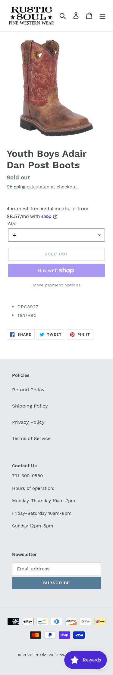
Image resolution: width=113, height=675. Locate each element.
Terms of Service (31, 438)
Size (12, 223)
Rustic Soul (45, 655)
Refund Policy (28, 389)
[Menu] (102, 16)
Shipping (16, 187)
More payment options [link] (56, 285)
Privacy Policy (28, 422)
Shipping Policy (30, 406)
